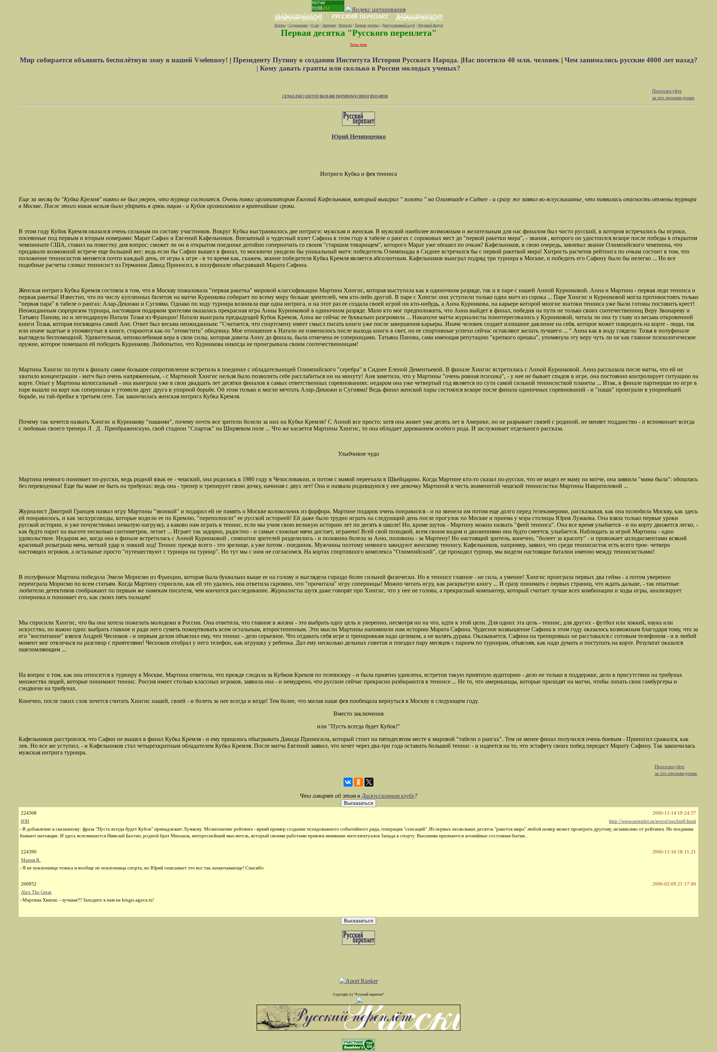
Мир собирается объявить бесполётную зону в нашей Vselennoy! (125, 60)
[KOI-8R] (327, 96)
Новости (345, 25)
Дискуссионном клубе (388, 796)
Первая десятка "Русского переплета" (359, 33)
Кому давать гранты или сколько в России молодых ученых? (360, 68)
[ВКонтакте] (348, 782)
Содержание (298, 25)
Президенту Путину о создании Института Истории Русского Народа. (347, 60)
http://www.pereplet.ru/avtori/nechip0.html (652, 821)
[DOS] (364, 96)
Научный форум (430, 25)
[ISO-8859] (379, 96)
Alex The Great (36, 892)
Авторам (329, 25)
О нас (315, 25)
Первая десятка (367, 25)
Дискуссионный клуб (398, 25)
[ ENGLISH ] (293, 96)
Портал (280, 25)
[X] (368, 782)
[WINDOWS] (347, 96)
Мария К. (31, 860)
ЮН (25, 821)
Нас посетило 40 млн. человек (510, 60)
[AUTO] (312, 96)
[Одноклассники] (358, 782)
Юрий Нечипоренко (359, 136)
